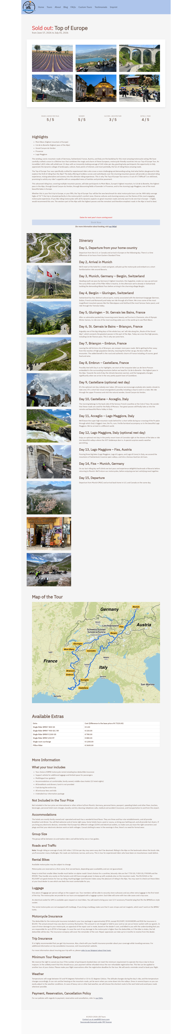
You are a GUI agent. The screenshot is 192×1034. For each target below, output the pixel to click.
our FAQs (112, 226)
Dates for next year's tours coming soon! (96, 217)
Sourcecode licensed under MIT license (96, 1022)
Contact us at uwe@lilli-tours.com (96, 1019)
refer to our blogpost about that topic (96, 950)
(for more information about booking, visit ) (96, 226)
